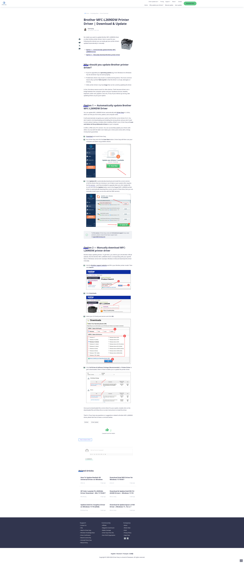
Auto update (178, 5)
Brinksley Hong (84, 510)
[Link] (105, 454)
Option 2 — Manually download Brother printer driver (103, 55)
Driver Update (94, 422)
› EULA (125, 530)
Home (146, 5)
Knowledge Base (94, 13)
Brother (86, 422)
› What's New (126, 528)
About (173, 1)
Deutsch (119, 554)
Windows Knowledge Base (88, 532)
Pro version (91, 185)
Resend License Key (86, 537)
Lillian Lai (83, 483)
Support (167, 1)
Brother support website (99, 265)
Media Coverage (106, 530)
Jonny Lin (112, 483)
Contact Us (83, 525)
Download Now (190, 3)
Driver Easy (120, 112)
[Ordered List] (98, 454)
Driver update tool (153, 1)
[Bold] (91, 454)
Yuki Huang (91, 28)
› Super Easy (126, 535)
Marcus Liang (113, 496)
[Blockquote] (102, 454)
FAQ (82, 528)
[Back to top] (241, 560)
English (113, 554)
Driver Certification (86, 535)
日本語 (131, 554)
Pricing (162, 1)
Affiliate (104, 525)
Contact (180, 1)
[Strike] (96, 454)
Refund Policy (84, 542)
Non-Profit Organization (108, 535)
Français (125, 554)
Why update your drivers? (156, 5)
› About (125, 525)
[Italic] (93, 454)
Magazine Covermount (108, 528)
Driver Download (104, 13)
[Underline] (94, 454)
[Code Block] (103, 454)
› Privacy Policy (127, 532)
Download (89, 136)
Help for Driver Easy (86, 530)
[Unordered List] (100, 454)
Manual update (169, 5)
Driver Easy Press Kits (108, 532)
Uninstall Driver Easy (86, 540)
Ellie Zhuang (83, 496)
